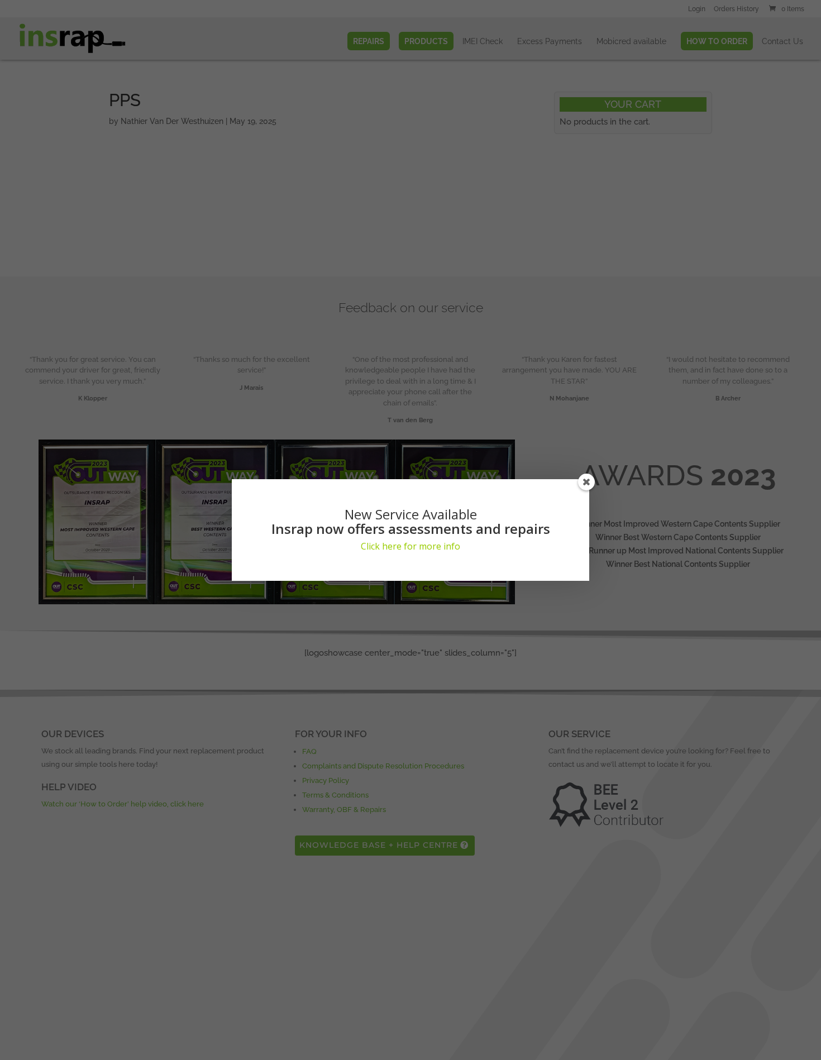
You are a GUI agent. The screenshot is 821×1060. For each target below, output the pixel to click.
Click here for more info (410, 546)
